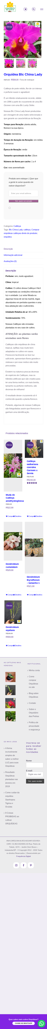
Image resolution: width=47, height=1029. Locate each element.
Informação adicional (13, 255)
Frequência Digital (23, 856)
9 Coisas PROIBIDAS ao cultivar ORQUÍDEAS (12, 818)
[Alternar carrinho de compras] (25, 9)
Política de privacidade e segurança (34, 726)
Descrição (8, 249)
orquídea (8, 237)
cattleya (27, 230)
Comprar (10, 516)
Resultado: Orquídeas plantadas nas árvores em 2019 (11, 779)
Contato (32, 703)
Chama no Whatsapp (23, 1023)
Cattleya (17, 226)
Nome (29, 761)
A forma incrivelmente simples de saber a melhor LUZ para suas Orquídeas (12, 757)
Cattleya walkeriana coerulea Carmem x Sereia (32, 467)
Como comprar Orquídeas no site (33, 682)
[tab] (23, 249)
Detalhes (17, 516)
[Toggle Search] (33, 9)
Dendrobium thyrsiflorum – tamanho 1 (33, 580)
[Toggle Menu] (41, 9)
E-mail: (29, 771)
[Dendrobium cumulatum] (13, 541)
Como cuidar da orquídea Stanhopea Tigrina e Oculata (12, 799)
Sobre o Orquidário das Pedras (34, 712)
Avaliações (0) (10, 261)
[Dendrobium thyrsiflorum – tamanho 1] (34, 548)
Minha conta (34, 670)
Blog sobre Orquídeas (33, 695)
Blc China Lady (16, 230)
